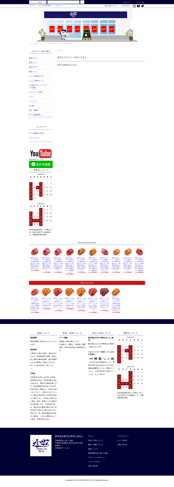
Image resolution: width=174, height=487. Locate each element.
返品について (93, 449)
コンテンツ (58, 5)
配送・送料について (95, 445)
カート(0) (140, 2)
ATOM (95, 466)
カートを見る (122, 440)
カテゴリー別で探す (44, 5)
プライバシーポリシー (96, 457)
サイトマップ (34, 138)
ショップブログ (94, 462)
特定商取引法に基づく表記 (98, 453)
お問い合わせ (126, 6)
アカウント (127, 2)
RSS (89, 466)
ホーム (32, 5)
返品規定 (40, 365)
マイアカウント (123, 436)
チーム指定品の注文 (36, 133)
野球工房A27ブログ (111, 6)
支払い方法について (95, 440)
